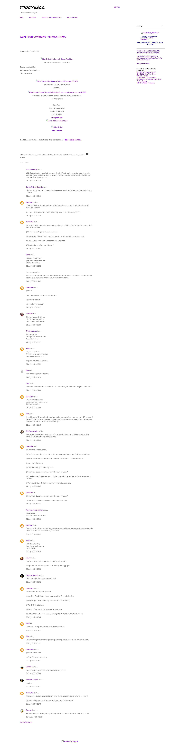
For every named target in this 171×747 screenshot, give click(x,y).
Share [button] (22, 158)
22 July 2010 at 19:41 (33, 643)
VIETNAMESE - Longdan (146, 83)
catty (27, 383)
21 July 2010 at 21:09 (33, 440)
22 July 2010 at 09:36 (33, 617)
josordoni (29, 396)
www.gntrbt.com (56, 117)
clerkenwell (31, 155)
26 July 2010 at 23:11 (33, 686)
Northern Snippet (32, 575)
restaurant (58, 155)
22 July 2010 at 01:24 (33, 534)
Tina (27, 414)
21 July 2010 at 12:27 (33, 307)
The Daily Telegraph (147, 38)
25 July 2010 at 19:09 (33, 673)
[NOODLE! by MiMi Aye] (150, 33)
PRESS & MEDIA (72, 18)
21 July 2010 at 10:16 (33, 196)
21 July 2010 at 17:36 (33, 390)
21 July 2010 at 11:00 (33, 248)
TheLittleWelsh (31, 169)
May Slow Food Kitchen (34, 510)
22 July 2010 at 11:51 (33, 630)
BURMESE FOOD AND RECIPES (51, 18)
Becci (28, 255)
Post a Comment (26, 722)
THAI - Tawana (142, 81)
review (81, 155)
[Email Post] (87, 155)
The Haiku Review (73, 140)
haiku (44, 155)
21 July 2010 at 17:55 (33, 407)
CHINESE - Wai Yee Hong (146, 74)
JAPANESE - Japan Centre (146, 77)
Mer (27, 370)
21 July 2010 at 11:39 (33, 266)
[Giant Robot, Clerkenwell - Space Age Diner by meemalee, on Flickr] (57, 59)
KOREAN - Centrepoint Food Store (149, 79)
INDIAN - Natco (142, 76)
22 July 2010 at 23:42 (33, 660)
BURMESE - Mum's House (146, 72)
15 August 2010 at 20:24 (34, 717)
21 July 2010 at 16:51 (33, 364)
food (39, 155)
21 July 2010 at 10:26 (33, 215)
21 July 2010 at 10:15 (33, 181)
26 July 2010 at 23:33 (33, 704)
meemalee (32, 7)
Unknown (29, 202)
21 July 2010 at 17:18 (33, 377)
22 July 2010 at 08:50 (33, 569)
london (50, 155)
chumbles (29, 314)
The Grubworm (31, 331)
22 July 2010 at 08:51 (33, 582)
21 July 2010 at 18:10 (33, 425)
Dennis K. (29, 667)
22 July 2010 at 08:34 (33, 551)
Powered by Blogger (71, 741)
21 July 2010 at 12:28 (33, 325)
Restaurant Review (70, 155)
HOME (22, 18)
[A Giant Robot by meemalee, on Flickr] (57, 127)
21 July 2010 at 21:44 (33, 486)
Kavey (28, 558)
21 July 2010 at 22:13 (33, 504)
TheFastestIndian (32, 431)
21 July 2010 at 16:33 (33, 342)
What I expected (57, 130)
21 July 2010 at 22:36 (33, 519)
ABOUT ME (32, 18)
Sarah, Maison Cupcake (34, 187)
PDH (28, 348)
